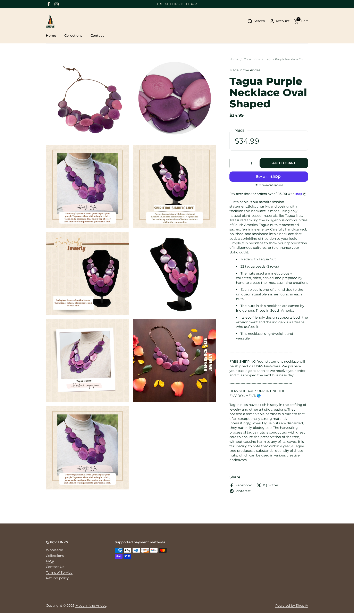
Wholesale (54, 550)
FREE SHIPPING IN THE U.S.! (177, 4)
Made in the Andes (244, 70)
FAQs (50, 561)
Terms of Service (59, 572)
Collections (55, 556)
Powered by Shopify (291, 605)
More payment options (269, 184)
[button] (256, 21)
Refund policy (57, 578)
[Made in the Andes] (50, 21)
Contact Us (55, 567)
